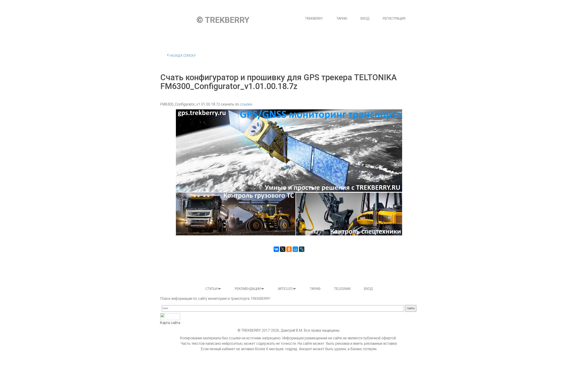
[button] (213, 288)
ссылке (246, 104)
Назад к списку (183, 55)
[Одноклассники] (289, 249)
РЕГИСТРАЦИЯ (394, 18)
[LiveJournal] (301, 249)
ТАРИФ (341, 18)
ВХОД (365, 18)
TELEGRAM (342, 289)
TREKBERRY (314, 18)
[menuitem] (314, 18)
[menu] (355, 18)
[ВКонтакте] (276, 249)
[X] (282, 249)
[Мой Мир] (295, 249)
